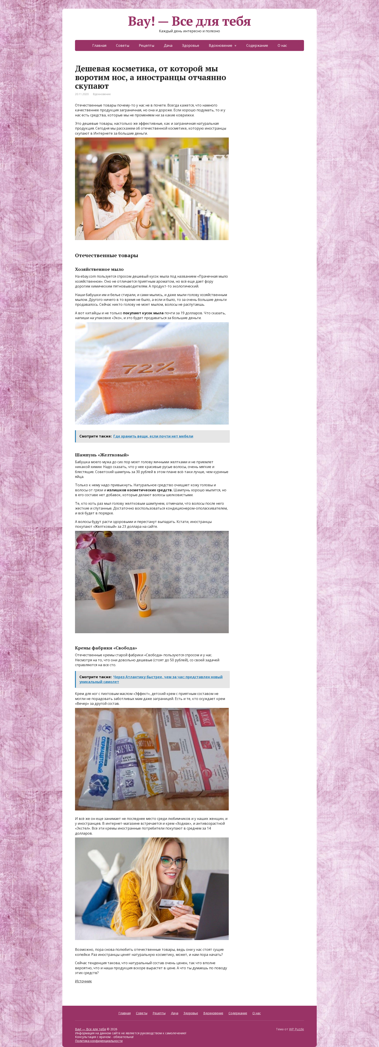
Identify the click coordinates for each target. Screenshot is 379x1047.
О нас (282, 45)
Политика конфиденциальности (99, 1041)
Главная (99, 45)
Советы (122, 45)
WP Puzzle (296, 1029)
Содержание (257, 45)
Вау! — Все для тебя (189, 20)
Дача (168, 45)
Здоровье (190, 45)
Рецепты (146, 45)
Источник (83, 981)
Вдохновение (220, 45)
